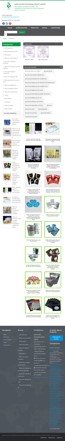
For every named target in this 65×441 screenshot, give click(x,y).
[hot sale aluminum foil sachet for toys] (52, 229)
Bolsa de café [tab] (29, 109)
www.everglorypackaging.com (41, 377)
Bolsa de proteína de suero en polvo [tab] (37, 94)
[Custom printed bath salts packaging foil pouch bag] (52, 179)
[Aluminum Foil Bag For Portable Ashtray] (52, 204)
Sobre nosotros (21, 28)
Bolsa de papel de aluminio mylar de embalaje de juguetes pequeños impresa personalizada (53, 166)
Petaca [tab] (49, 105)
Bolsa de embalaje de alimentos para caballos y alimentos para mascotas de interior (56, 423)
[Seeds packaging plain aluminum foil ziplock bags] (52, 128)
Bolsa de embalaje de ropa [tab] (34, 90)
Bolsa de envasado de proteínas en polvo (56, 394)
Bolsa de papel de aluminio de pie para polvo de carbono (33, 265)
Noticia (44, 28)
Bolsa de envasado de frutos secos (55, 384)
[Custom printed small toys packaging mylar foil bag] (52, 154)
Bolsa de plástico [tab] (31, 113)
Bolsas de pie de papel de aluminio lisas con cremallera (16, 189)
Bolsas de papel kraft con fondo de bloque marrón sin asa (16, 143)
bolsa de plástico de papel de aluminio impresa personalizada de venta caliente (53, 267)
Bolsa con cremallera (25, 338)
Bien (58, 435)
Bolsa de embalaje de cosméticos (9, 72)
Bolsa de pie (8, 55)
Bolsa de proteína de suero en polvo (11, 81)
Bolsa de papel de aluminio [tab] (32, 71)
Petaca (6, 95)
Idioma (21, 32)
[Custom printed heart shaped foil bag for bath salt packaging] (33, 204)
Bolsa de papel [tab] (46, 113)
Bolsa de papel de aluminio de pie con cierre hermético (53, 291)
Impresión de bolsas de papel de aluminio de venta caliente (33, 316)
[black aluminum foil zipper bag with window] (52, 305)
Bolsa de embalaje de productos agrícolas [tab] (39, 82)
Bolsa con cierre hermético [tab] (34, 75)
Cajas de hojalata (9, 105)
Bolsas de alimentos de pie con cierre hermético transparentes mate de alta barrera (16, 222)
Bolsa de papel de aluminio (11, 51)
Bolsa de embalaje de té (11, 85)
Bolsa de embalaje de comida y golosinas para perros (56, 413)
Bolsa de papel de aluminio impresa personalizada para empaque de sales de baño (53, 191)
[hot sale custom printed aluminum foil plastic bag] (52, 254)
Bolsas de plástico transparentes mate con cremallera (15, 210)
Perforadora (7, 102)
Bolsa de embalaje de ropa (11, 76)
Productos (34, 28)
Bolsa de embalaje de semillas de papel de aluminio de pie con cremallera (33, 166)
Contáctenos (55, 28)
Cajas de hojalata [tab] (31, 117)
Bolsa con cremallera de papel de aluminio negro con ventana (53, 317)
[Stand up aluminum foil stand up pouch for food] (33, 229)
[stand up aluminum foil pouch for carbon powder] (33, 254)
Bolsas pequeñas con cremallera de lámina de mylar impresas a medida (16, 166)
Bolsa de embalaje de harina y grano (55, 374)
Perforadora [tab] (42, 109)
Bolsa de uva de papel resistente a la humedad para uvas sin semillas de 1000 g (16, 133)
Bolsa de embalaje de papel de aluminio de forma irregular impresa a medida (33, 292)
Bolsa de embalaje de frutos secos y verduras (56, 378)
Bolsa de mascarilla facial (11, 92)
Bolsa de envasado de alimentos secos (56, 364)
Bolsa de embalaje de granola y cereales (56, 371)
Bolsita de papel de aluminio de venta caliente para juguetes (53, 241)
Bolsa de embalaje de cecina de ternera (56, 388)
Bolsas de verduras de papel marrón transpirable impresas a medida (15, 154)
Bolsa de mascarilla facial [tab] (34, 105)
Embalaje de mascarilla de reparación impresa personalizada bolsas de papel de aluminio (33, 191)
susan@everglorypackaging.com (11, 17)
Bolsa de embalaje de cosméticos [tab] (36, 86)
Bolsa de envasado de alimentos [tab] (36, 79)
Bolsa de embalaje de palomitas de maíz (56, 391)
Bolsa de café (8, 98)
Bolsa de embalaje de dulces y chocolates (56, 381)
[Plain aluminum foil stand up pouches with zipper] (33, 128)
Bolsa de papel (8, 108)
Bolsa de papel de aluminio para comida (33, 240)
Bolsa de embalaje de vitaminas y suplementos (56, 398)
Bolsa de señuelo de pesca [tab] (34, 101)
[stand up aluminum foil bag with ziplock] (52, 280)
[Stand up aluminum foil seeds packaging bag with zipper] (33, 154)
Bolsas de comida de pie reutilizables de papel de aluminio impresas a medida (16, 179)
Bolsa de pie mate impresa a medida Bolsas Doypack (16, 121)
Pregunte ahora (56, 338)
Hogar (10, 28)
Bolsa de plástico (9, 48)
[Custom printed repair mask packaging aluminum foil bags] (33, 179)
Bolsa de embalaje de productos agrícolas (11, 67)
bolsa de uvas (23, 335)
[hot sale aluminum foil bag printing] (33, 305)
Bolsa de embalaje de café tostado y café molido (55, 403)
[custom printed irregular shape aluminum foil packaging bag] (33, 280)
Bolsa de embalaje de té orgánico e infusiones (56, 409)
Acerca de (44, 437)
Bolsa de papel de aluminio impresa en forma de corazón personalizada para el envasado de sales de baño (33, 217)
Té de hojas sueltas (55, 407)
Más (61, 67)
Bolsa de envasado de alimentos (9, 62)
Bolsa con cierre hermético (11, 58)
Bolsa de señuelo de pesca (11, 88)
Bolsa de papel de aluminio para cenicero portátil (53, 215)
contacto (59, 437)
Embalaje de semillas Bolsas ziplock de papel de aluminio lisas (16, 199)
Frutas (55, 376)
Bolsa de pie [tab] (48, 71)
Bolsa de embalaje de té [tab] (33, 98)
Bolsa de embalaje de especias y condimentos (56, 367)
